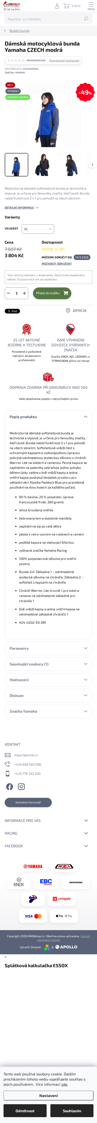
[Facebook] (9, 786)
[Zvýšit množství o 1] (24, 293)
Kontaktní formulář (28, 802)
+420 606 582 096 (27, 764)
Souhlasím (72, 1110)
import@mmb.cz (26, 755)
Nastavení (48, 1095)
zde (64, 1084)
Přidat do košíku (48, 293)
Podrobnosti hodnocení (64, 60)
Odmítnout (25, 1110)
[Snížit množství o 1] (8, 293)
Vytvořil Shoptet (30, 947)
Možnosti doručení (57, 263)
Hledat (86, 18)
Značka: (15, 72)
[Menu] (91, 6)
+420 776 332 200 (27, 773)
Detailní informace (19, 207)
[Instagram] (20, 786)
